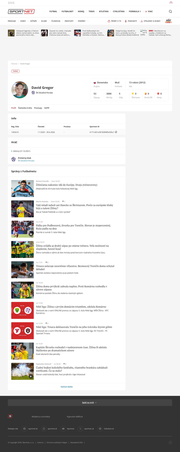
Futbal (53, 11)
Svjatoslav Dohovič (43, 364)
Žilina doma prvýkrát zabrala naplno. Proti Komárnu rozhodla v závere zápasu (71, 288)
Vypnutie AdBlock (75, 416)
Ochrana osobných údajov (57, 442)
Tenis (91, 11)
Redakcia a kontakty (41, 416)
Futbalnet (67, 11)
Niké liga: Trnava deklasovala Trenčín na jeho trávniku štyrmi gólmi (74, 327)
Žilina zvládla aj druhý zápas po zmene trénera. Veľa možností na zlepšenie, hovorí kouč (72, 247)
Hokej (81, 11)
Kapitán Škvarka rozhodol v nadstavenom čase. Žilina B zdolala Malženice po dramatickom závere (71, 349)
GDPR (46, 108)
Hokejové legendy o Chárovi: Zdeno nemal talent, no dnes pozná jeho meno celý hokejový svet (27, 33)
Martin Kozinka (42, 201)
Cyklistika (118, 11)
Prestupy (38, 108)
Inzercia (40, 442)
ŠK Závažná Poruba (44, 93)
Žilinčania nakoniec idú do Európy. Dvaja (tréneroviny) (66, 184)
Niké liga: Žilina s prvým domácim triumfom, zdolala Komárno (71, 306)
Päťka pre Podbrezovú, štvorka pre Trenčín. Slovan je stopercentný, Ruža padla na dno (73, 227)
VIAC (150, 11)
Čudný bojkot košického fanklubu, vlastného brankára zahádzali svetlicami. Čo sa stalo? (72, 369)
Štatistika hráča (25, 108)
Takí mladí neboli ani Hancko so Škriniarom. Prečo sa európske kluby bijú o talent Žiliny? (74, 207)
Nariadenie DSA (76, 442)
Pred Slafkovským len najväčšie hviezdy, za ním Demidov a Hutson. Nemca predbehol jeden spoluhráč (93, 33)
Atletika (103, 11)
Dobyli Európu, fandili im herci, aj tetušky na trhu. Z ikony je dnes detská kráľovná (127, 33)
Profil (13, 108)
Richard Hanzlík (42, 181)
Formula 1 (135, 11)
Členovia (14, 64)
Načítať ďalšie (67, 386)
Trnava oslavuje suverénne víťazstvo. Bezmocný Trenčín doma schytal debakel (75, 268)
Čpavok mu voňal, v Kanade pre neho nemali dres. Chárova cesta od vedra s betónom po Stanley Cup (60, 33)
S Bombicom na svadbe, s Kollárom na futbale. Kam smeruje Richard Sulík (160, 33)
